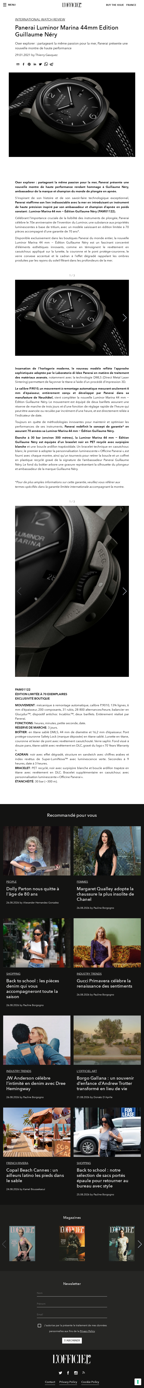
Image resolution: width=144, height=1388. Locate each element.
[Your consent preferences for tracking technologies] (138, 1381)
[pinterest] (29, 64)
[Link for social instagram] (76, 1373)
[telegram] (51, 64)
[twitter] (40, 64)
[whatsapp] (46, 64)
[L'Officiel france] (72, 5)
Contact (50, 1382)
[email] (18, 64)
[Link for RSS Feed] (83, 1373)
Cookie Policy (90, 1382)
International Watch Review (40, 19)
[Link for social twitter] (60, 1373)
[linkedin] (35, 64)
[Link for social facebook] (68, 1373)
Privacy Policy (87, 1331)
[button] (124, 318)
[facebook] (23, 64)
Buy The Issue (115, 5)
